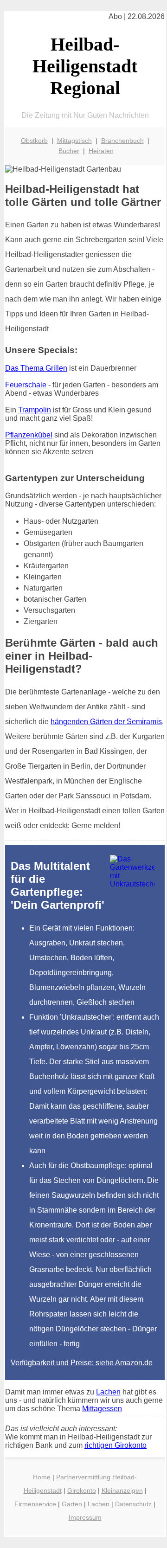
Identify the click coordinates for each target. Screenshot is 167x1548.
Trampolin (34, 410)
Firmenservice (35, 1504)
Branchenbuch (122, 140)
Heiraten (101, 150)
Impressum (85, 1517)
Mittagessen (102, 1409)
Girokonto (81, 1490)
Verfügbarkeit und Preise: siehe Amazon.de (82, 1363)
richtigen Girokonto (115, 1445)
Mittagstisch (74, 140)
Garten (72, 1504)
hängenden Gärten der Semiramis (106, 722)
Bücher (68, 150)
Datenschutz (133, 1504)
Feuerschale (25, 385)
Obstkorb (34, 140)
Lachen (108, 1392)
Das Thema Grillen (36, 368)
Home (42, 1477)
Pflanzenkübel (28, 435)
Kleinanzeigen (122, 1490)
